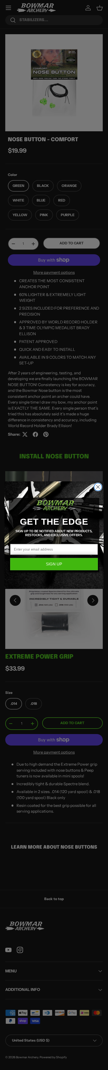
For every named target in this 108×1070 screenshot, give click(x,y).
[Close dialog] (98, 486)
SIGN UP (54, 564)
